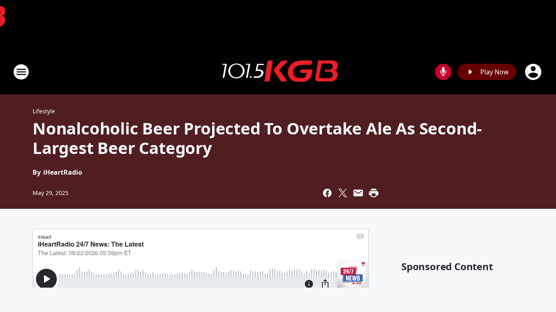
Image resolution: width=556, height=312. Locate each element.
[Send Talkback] (443, 72)
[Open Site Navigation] (21, 72)
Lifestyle (44, 111)
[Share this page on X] (342, 193)
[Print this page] (373, 193)
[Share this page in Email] (358, 193)
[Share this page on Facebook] (327, 193)
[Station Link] (278, 72)
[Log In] (534, 72)
